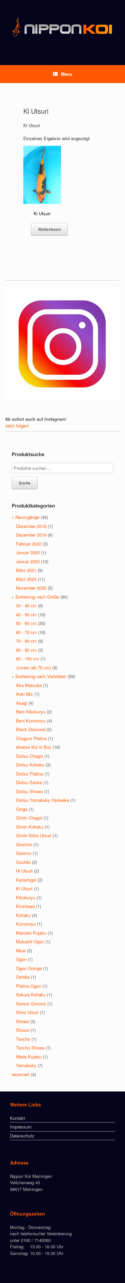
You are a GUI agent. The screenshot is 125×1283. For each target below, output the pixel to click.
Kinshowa (25, 906)
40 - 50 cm (26, 614)
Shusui (22, 1030)
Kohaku (23, 915)
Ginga (21, 809)
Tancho (23, 1039)
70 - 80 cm (26, 641)
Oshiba (23, 977)
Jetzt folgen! (17, 425)
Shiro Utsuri (27, 1012)
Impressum (21, 1127)
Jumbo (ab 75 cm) (33, 667)
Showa (22, 1021)
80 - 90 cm (26, 650)
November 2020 (31, 588)
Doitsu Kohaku (30, 764)
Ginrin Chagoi (29, 818)
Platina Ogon (28, 986)
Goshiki (23, 862)
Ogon (21, 959)
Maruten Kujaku (31, 933)
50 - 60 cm (26, 623)
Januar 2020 (28, 552)
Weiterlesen (49, 229)
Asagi (21, 703)
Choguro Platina (31, 738)
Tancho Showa (30, 1047)
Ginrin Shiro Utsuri (33, 835)
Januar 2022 (28, 561)
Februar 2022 (28, 544)
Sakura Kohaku (31, 994)
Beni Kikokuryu (30, 711)
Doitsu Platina (29, 773)
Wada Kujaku (28, 1056)
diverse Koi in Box (33, 747)
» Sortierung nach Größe (35, 597)
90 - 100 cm (27, 658)
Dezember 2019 (31, 535)
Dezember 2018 (31, 526)
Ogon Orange (29, 968)
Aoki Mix (24, 694)
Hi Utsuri (24, 871)
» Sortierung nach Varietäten (39, 676)
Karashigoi (26, 880)
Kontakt (17, 1118)
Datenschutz (22, 1136)
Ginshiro (24, 844)
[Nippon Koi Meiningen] (62, 27)
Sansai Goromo (31, 1003)
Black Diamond (30, 729)
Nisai (21, 950)
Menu (66, 74)
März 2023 (26, 579)
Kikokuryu (25, 897)
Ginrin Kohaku (29, 827)
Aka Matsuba (29, 685)
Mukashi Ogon (30, 941)
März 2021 (26, 570)
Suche (25, 483)
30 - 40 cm (26, 605)
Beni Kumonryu (31, 720)
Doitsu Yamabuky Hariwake (42, 800)
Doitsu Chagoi (29, 756)
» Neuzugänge (25, 517)
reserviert (21, 1074)
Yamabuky (26, 1065)
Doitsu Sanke (29, 782)
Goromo (23, 853)
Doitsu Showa (29, 791)
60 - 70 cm (26, 632)
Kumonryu (26, 924)
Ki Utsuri (24, 888)
